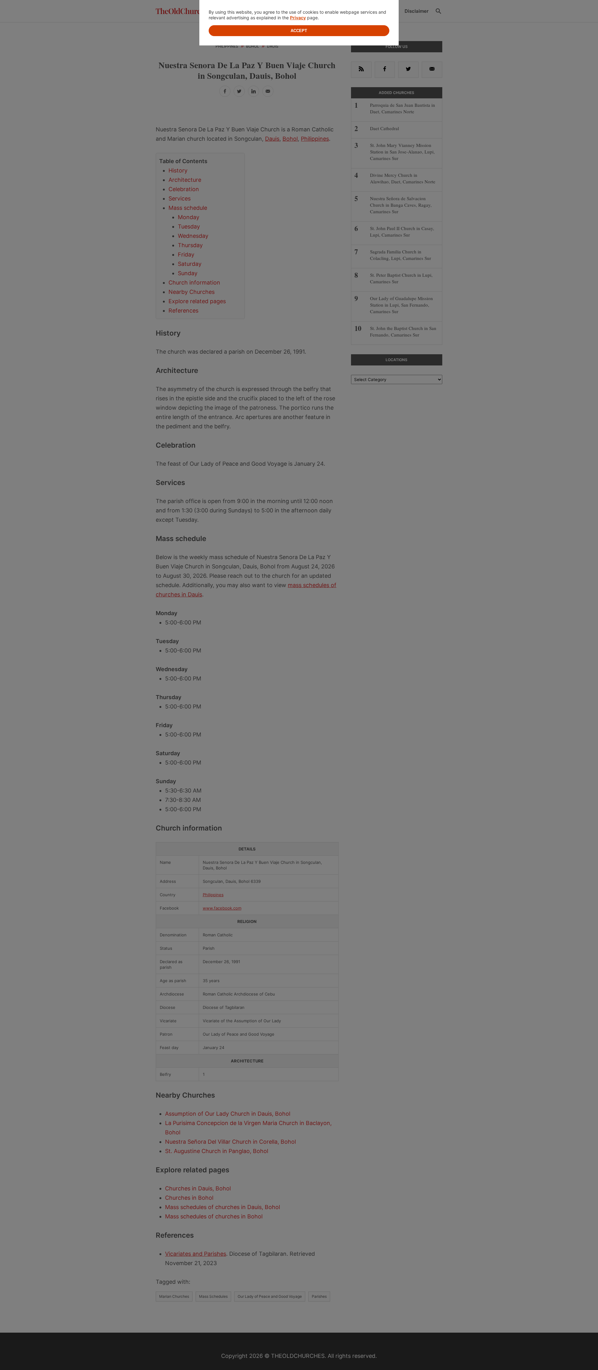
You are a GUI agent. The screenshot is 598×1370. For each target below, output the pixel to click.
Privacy (298, 17)
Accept (299, 30)
